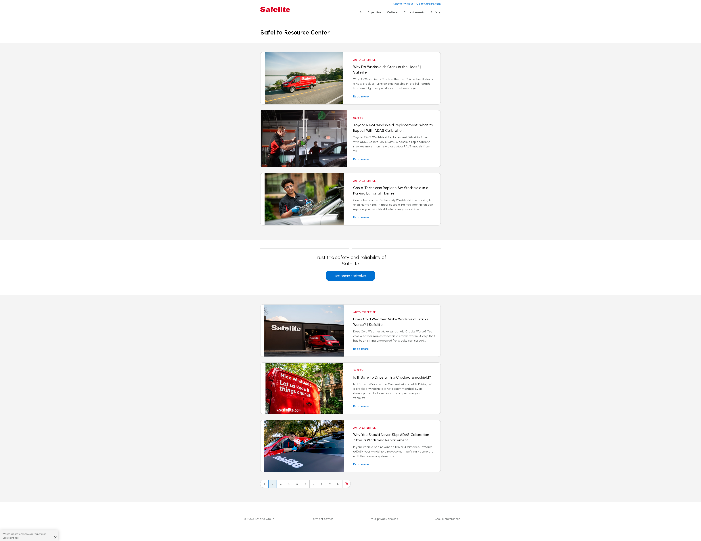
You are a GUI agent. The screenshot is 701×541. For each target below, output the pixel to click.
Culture (392, 12)
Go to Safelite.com (428, 3)
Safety (436, 12)
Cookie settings (11, 537)
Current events (414, 12)
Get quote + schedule (350, 275)
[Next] (346, 484)
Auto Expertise (370, 12)
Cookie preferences (447, 519)
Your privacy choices (384, 519)
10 (338, 484)
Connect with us (403, 3)
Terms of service (322, 519)
